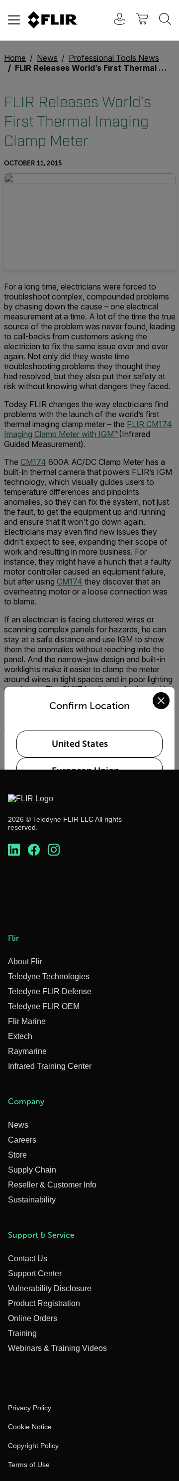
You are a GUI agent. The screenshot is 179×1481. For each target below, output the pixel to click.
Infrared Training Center (49, 1066)
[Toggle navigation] (14, 19)
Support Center (35, 1273)
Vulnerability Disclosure (49, 1288)
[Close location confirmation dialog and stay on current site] (161, 700)
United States (80, 744)
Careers (22, 1140)
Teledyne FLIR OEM (44, 1006)
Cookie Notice (30, 1427)
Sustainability (32, 1199)
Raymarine (27, 1051)
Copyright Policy (33, 1446)
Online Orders (32, 1318)
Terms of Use (29, 1465)
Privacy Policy (29, 1408)
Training (22, 1333)
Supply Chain (32, 1170)
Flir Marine (27, 1021)
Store (17, 1155)
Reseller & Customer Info (52, 1185)
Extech (20, 1036)
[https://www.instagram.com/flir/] (54, 850)
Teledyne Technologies (49, 976)
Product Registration (44, 1303)
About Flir (25, 961)
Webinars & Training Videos (57, 1348)
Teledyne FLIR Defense (49, 991)
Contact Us (27, 1258)
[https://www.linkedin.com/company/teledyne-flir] (14, 850)
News (18, 1125)
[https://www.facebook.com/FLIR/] (34, 850)
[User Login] (114, 20)
